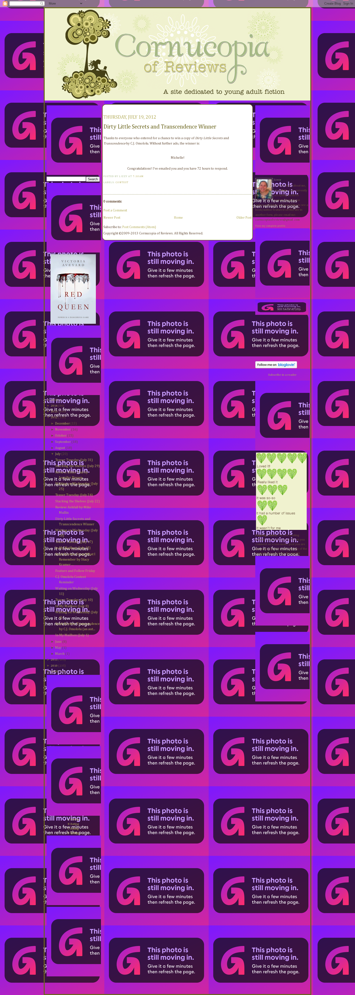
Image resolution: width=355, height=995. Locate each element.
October (60, 435)
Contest (121, 182)
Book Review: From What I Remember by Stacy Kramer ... (75, 560)
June (58, 641)
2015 (54, 400)
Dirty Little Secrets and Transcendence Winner (159, 127)
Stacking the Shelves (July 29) (77, 466)
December (62, 423)
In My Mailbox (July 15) (73, 548)
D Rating (73, 833)
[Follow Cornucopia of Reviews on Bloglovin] (276, 367)
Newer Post (111, 217)
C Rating (73, 828)
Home (178, 217)
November (63, 429)
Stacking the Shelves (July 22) (77, 501)
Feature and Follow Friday (75, 571)
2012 (54, 417)
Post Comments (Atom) (139, 227)
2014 (54, 405)
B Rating (73, 824)
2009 (54, 671)
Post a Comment (115, 210)
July (58, 454)
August (60, 448)
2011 (54, 659)
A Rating (73, 819)
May (58, 647)
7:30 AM (138, 176)
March (59, 654)
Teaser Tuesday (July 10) (74, 600)
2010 (54, 665)
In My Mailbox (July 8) (72, 606)
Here (284, 190)
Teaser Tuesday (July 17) (74, 542)
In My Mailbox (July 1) (72, 635)
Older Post (244, 217)
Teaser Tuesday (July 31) (74, 460)
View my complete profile (270, 226)
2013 (54, 411)
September (63, 442)
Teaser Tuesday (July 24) (74, 495)
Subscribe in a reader (282, 374)
